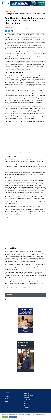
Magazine (7, 396)
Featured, (20, 29)
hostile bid (37, 61)
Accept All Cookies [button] (13, 417)
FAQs (25, 401)
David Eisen (9, 27)
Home (6, 11)
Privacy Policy (28, 403)
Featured (12, 11)
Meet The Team (28, 395)
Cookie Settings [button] (4, 417)
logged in (13, 300)
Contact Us (27, 399)
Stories (6, 398)
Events (6, 401)
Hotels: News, (34, 29)
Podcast (7, 400)
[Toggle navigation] (47, 3)
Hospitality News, (27, 29)
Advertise (26, 397)
